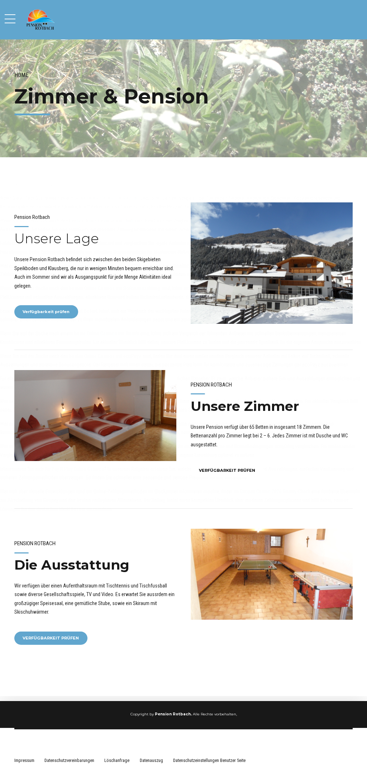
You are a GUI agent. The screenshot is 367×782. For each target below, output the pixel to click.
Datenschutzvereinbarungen (69, 760)
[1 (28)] (272, 263)
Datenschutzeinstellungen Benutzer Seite (209, 760)
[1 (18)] (95, 415)
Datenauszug (151, 760)
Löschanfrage (116, 760)
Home (21, 75)
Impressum (24, 760)
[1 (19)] (272, 574)
